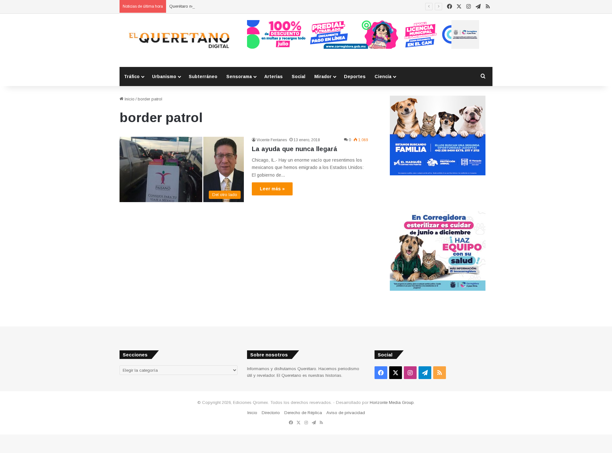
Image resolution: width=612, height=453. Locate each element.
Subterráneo (203, 76)
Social (298, 76)
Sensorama (239, 76)
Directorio (271, 412)
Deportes (355, 76)
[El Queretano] (178, 40)
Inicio (129, 99)
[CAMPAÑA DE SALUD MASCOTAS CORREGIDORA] (437, 289)
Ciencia (383, 76)
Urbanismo (164, 76)
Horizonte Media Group (392, 402)
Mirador (323, 76)
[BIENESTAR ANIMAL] (437, 174)
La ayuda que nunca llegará (294, 148)
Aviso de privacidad (345, 412)
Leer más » (272, 188)
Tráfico (132, 76)
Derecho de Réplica (303, 412)
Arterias (273, 76)
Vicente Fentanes (272, 140)
